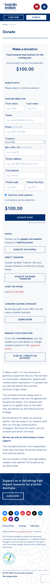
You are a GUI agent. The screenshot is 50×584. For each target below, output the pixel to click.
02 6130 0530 (17, 291)
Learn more (25, 319)
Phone (13, 126)
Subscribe (13, 17)
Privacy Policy (8, 526)
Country (9, 138)
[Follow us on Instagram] (22, 513)
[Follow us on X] (10, 513)
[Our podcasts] (10, 519)
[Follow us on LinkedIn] (40, 513)
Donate (36, 17)
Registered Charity (9, 558)
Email (8, 115)
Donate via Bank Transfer (25, 277)
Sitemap (22, 526)
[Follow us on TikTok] (34, 513)
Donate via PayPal (25, 249)
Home (5, 24)
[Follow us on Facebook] (16, 513)
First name (11, 103)
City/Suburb (12, 170)
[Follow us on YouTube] (28, 513)
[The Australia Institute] (16, 7)
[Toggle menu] (44, 7)
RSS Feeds (35, 526)
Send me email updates (20, 194)
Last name (32, 103)
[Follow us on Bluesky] (5, 513)
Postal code (11, 182)
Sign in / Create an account (25, 357)
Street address (13, 158)
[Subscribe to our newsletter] (16, 519)
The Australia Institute (23, 531)
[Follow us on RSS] (5, 519)
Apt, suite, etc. (18, 147)
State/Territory (34, 182)
